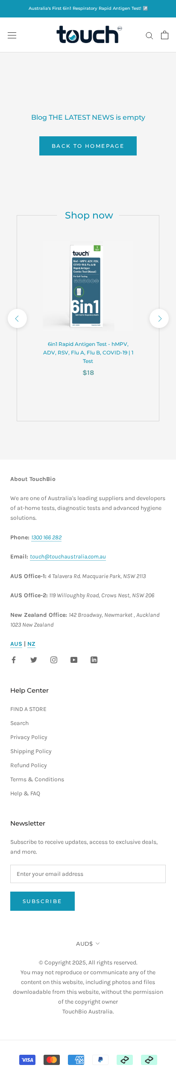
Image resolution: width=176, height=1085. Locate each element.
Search (19, 723)
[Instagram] (53, 659)
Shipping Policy (31, 751)
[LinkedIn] (94, 659)
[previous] (16, 318)
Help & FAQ (25, 793)
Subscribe (42, 901)
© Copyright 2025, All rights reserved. (88, 982)
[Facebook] (13, 659)
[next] (158, 318)
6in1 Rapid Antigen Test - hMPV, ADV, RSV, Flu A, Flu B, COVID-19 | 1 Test (88, 352)
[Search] (149, 35)
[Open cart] (164, 35)
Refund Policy (28, 765)
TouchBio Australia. (88, 1011)
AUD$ (84, 943)
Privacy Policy (28, 737)
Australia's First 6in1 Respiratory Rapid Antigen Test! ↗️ (88, 8)
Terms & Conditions (37, 779)
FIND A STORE (28, 709)
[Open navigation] (12, 35)
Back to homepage (88, 146)
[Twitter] (33, 659)
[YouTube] (73, 659)
